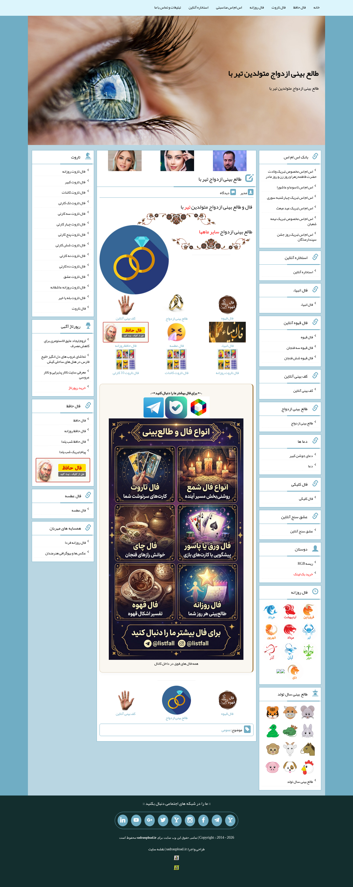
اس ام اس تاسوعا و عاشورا (295, 186)
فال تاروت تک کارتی (72, 203)
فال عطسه (79, 510)
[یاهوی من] (230, 821)
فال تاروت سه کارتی (72, 213)
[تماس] (176, 821)
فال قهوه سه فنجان (300, 347)
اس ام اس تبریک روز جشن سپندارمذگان (297, 237)
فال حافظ (299, 7)
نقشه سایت (156, 849)
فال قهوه (307, 337)
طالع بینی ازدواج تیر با (219, 179)
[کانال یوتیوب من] (136, 821)
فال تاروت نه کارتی (73, 255)
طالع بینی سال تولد (300, 781)
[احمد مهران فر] (230, 161)
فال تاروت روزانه (74, 171)
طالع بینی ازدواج (225, 231)
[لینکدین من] (123, 821)
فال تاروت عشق (75, 276)
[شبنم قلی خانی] (125, 161)
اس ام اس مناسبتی (229, 7)
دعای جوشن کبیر (301, 455)
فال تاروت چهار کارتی (71, 223)
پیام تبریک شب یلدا (72, 451)
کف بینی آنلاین (303, 390)
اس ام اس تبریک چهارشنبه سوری (290, 197)
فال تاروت (279, 7)
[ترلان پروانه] (177, 161)
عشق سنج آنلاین (301, 530)
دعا (310, 466)
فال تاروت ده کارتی (72, 266)
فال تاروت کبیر (75, 181)
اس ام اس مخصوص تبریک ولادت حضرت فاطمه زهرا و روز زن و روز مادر (291, 174)
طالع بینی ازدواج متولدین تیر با (273, 73)
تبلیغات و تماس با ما (167, 7)
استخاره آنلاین (198, 7)
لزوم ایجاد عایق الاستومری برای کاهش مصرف (66, 343)
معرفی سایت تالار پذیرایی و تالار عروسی (66, 374)
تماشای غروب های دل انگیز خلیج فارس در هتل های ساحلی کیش (65, 359)
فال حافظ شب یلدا (73, 441)
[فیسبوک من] (203, 821)
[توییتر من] (163, 821)
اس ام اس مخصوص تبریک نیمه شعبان (293, 221)
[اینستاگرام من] (190, 821)
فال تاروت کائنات (74, 192)
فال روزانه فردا (75, 542)
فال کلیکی (306, 498)
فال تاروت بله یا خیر (72, 297)
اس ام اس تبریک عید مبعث (294, 208)
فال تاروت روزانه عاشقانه (68, 287)
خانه (316, 7)
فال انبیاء (307, 304)
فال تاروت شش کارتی (71, 245)
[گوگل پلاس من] (149, 821)
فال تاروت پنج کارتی (72, 234)
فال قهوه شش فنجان (298, 358)
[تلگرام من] (217, 821)
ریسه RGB (305, 563)
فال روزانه (257, 7)
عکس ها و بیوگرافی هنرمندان (65, 553)
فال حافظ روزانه (75, 430)
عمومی (226, 729)
